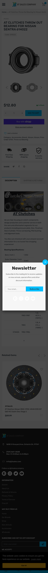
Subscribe (34, 289)
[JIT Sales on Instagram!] (21, 298)
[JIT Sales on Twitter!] (27, 298)
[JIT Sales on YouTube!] (33, 298)
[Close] (45, 262)
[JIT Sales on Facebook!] (15, 298)
